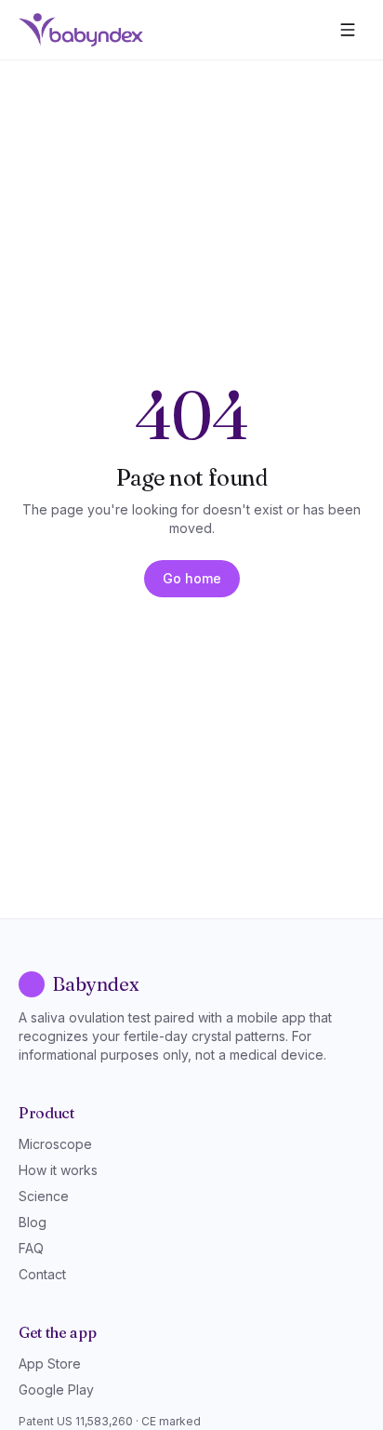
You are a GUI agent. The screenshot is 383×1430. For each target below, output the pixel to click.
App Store (50, 1363)
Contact (42, 1274)
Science (44, 1196)
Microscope (55, 1144)
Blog (32, 1222)
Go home (192, 578)
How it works (58, 1170)
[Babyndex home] (81, 30)
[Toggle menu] (347, 30)
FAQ (31, 1248)
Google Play (56, 1389)
